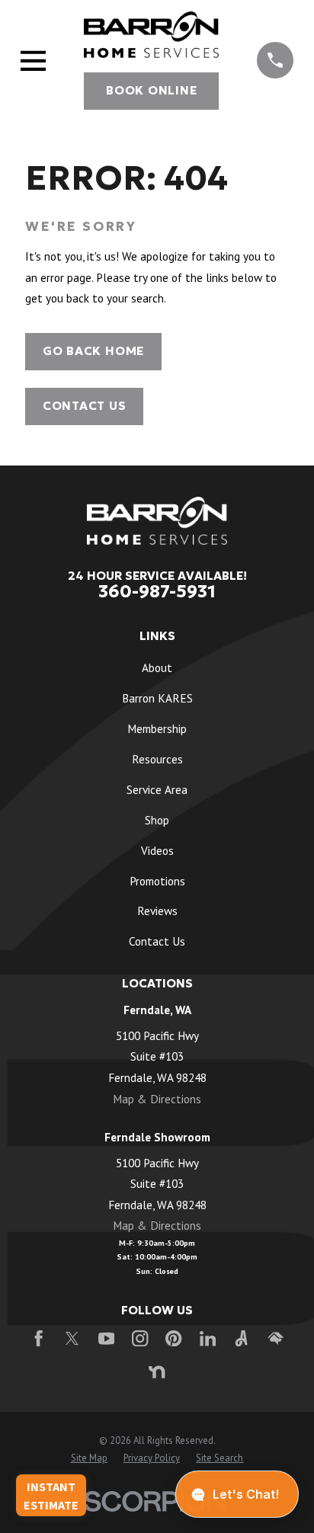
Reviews (157, 910)
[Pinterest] (173, 1338)
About (157, 667)
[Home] (151, 34)
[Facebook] (38, 1338)
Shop (157, 819)
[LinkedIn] (208, 1338)
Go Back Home (93, 351)
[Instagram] (140, 1338)
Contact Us (85, 405)
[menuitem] (89, 1458)
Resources (157, 758)
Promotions (157, 880)
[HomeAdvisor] (276, 1338)
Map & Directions (157, 1098)
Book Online (151, 90)
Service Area (157, 789)
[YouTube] (106, 1338)
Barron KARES (157, 698)
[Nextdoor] (157, 1372)
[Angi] (241, 1338)
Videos (157, 850)
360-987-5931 (157, 591)
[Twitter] (72, 1338)
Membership (157, 728)
